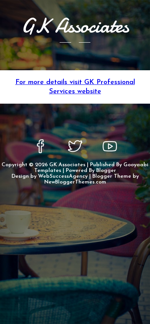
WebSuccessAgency (63, 176)
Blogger (106, 171)
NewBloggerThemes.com (75, 182)
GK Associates (67, 165)
